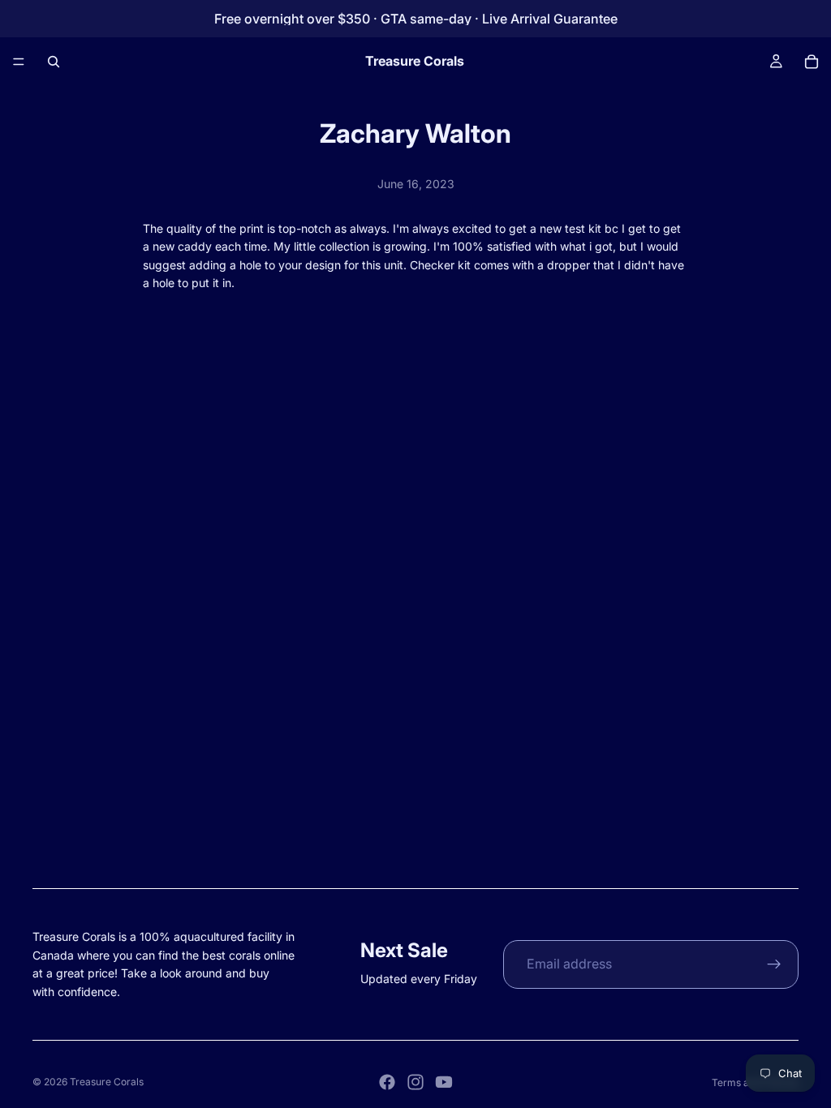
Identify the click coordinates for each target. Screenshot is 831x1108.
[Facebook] (387, 1082)
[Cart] (811, 61)
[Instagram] (415, 1082)
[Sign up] (774, 964)
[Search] (53, 61)
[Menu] (18, 61)
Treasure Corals (107, 1082)
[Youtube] (444, 1082)
